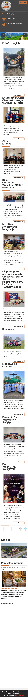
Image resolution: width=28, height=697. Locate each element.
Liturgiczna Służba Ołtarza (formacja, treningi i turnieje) (13, 100)
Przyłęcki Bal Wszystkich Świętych (10, 420)
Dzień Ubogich (11, 43)
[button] (3, 35)
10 (24, 528)
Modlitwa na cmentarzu (9, 365)
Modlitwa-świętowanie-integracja (10, 227)
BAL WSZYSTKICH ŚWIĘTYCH (10, 467)
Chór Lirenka (6, 142)
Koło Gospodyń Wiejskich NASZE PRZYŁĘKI (12, 184)
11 (26, 528)
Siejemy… (8, 329)
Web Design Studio (19, 695)
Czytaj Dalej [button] (18, 95)
